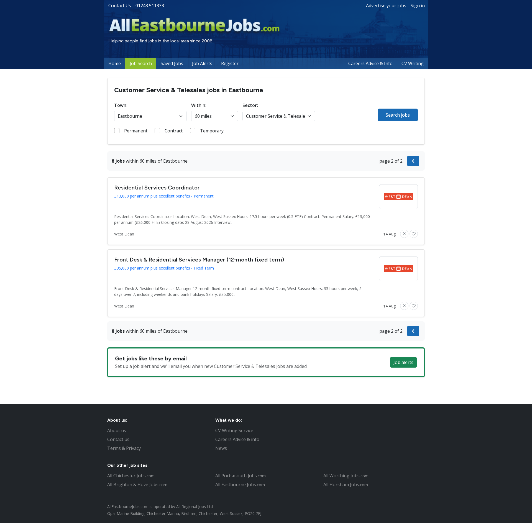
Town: (120, 105)
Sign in (418, 5)
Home (114, 63)
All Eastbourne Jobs (240, 484)
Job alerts (403, 362)
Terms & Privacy (124, 448)
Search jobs (398, 115)
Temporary (212, 131)
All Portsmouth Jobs (240, 476)
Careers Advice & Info (370, 63)
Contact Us (119, 5)
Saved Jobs (172, 63)
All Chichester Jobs (131, 476)
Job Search (141, 63)
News (221, 448)
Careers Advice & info (237, 439)
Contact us (118, 439)
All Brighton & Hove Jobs (137, 484)
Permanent (135, 131)
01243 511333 (149, 5)
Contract (174, 131)
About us (116, 430)
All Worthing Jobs (346, 476)
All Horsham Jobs (345, 484)
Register (230, 63)
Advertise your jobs (386, 5)
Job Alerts (202, 63)
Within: (198, 105)
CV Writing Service (234, 430)
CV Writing (412, 63)
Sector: (250, 105)
